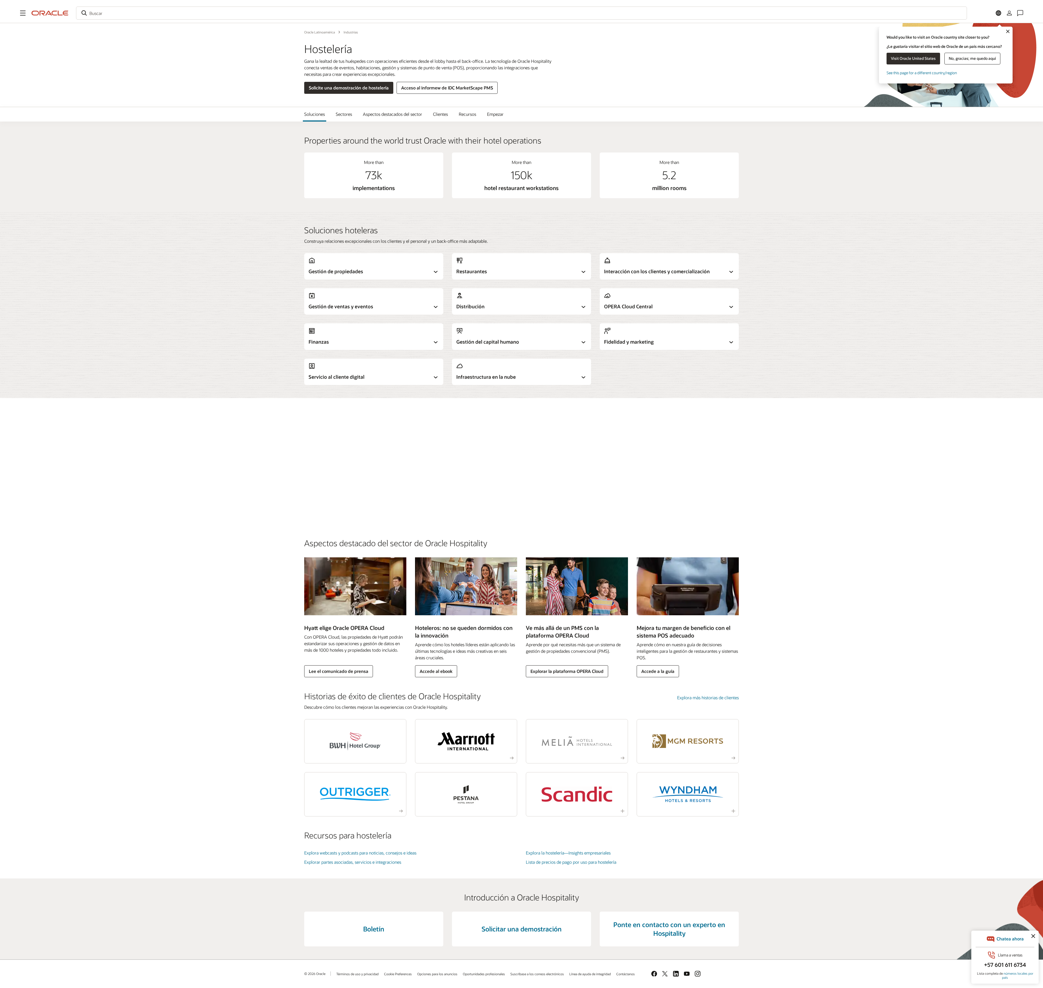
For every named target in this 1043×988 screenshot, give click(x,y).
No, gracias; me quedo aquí (972, 58)
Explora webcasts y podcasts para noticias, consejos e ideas (360, 853)
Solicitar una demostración (522, 929)
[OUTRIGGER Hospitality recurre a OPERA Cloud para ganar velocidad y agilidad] (355, 794)
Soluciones (314, 114)
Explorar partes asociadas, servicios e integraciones (352, 862)
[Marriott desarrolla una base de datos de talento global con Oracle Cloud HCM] (466, 741)
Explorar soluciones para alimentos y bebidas (346, 485)
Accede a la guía (657, 671)
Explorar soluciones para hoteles (335, 439)
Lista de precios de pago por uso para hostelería (571, 862)
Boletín (373, 929)
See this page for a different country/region (922, 72)
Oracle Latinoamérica (319, 32)
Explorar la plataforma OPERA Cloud (567, 671)
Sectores (344, 114)
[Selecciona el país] (998, 13)
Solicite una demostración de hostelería (349, 88)
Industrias (351, 32)
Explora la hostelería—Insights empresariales (568, 853)
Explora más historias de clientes (708, 697)
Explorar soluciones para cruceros (336, 508)
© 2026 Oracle (314, 973)
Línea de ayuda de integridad (590, 974)
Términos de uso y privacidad (357, 974)
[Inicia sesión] (1009, 13)
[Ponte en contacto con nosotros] (1020, 13)
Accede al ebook (436, 671)
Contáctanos (625, 974)
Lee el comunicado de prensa (338, 671)
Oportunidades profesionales (484, 974)
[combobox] (521, 13)
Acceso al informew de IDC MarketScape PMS (447, 88)
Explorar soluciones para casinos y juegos (343, 462)
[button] (23, 13)
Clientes (440, 114)
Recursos (467, 114)
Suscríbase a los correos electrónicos (537, 974)
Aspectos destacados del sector (392, 114)
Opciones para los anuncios (437, 974)
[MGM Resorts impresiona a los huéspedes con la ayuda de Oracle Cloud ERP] (687, 741)
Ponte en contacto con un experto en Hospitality (669, 928)
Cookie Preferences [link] (398, 974)
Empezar (495, 114)
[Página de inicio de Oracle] (50, 13)
